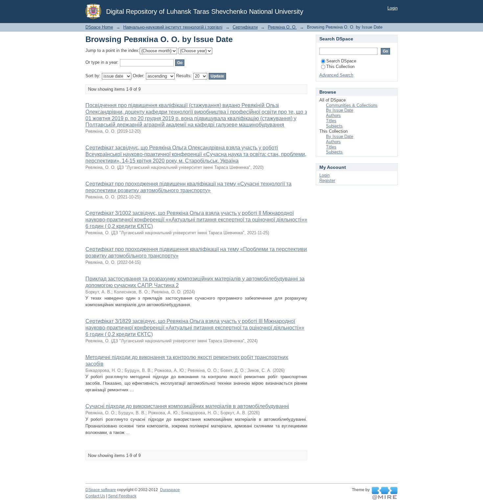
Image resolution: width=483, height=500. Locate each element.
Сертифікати (245, 27)
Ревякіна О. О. (282, 27)
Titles (331, 120)
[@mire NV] (385, 493)
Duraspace (170, 490)
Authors (333, 115)
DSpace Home (99, 27)
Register (327, 180)
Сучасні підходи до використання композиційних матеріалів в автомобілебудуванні (187, 406)
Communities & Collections (352, 105)
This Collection (340, 66)
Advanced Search (336, 75)
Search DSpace (341, 60)
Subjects (334, 126)
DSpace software (100, 490)
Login (392, 8)
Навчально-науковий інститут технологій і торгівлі (172, 27)
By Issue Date (339, 110)
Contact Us (95, 496)
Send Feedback (122, 496)
